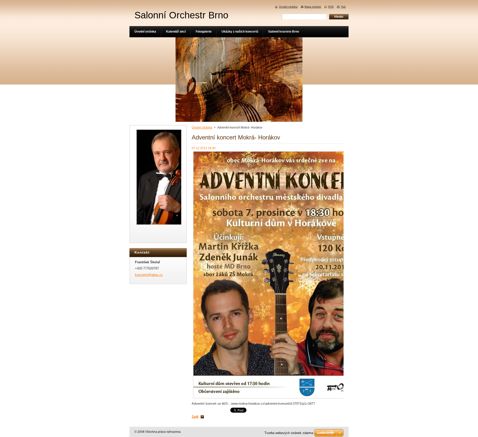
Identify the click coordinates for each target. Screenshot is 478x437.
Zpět (195, 417)
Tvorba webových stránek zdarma (288, 433)
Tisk (343, 6)
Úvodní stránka (202, 127)
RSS (331, 6)
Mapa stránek (312, 6)
